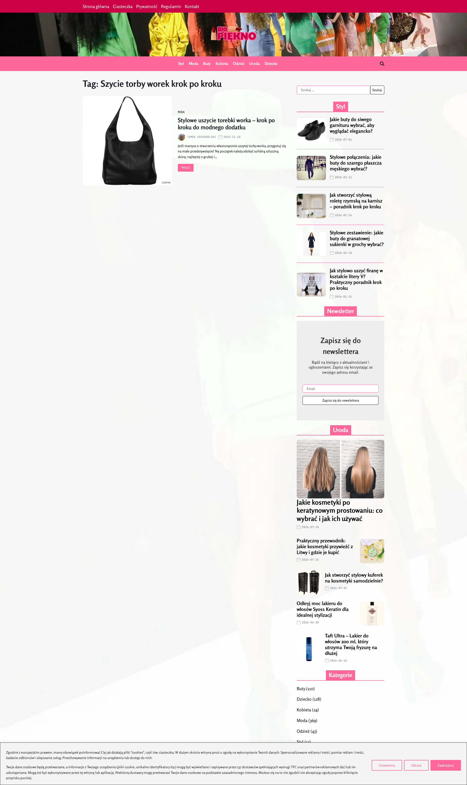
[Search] (382, 64)
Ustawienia (387, 765)
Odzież (238, 63)
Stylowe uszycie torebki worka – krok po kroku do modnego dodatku (226, 124)
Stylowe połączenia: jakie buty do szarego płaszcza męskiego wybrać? (356, 163)
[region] (233, 763)
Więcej (185, 167)
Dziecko (271, 63)
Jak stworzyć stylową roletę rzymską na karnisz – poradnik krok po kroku (356, 201)
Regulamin (171, 6)
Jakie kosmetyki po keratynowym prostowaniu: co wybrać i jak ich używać (340, 510)
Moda (193, 63)
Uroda (254, 63)
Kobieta (222, 63)
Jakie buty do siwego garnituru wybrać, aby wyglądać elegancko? (352, 125)
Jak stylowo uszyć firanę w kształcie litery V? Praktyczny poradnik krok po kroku (356, 279)
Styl (181, 63)
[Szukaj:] (333, 90)
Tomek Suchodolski (201, 137)
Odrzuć (416, 765)
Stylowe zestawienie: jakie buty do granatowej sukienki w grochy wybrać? (357, 238)
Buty (207, 63)
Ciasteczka (123, 6)
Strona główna (96, 6)
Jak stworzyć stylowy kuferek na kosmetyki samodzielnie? (354, 578)
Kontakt (192, 6)
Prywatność (146, 6)
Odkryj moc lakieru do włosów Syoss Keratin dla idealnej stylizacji (323, 609)
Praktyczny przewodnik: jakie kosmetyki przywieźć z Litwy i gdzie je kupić (325, 546)
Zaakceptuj (446, 765)
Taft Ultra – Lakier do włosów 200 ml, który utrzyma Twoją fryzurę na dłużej (351, 644)
